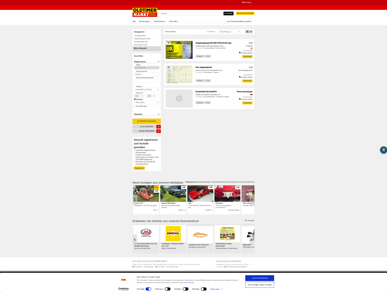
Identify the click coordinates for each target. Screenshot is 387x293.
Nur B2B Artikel (141, 106)
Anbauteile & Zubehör (222, 96)
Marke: (138, 65)
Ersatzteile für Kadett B (206, 91)
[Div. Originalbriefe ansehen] (179, 74)
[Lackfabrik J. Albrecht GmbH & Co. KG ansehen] (173, 233)
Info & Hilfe (173, 21)
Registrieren (139, 168)
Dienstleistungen (204, 182)
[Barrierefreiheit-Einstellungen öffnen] (383, 150)
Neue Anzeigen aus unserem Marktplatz (158, 182)
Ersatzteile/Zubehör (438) (142, 38)
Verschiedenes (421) (140, 45)
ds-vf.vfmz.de (189, 282)
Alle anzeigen (249, 220)
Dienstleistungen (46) (141, 42)
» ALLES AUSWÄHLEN (260, 278)
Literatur (216, 72)
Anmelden (247, 2)
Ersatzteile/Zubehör (209, 48)
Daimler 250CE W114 (168, 203)
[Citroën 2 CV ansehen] (146, 193)
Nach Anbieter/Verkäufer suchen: (144, 78)
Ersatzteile (219, 203)
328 (190, 203)
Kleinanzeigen (144, 21)
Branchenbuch (159, 21)
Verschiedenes (207, 72)
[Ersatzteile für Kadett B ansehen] (179, 98)
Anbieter (139, 86)
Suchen (229, 13)
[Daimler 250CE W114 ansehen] (173, 193)
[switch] (168, 289)
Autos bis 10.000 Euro (246, 182)
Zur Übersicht (141, 48)
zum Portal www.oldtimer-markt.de (239, 21)
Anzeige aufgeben (246, 13)
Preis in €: (139, 93)
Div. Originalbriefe (204, 67)
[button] (146, 67)
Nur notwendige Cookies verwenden (260, 285)
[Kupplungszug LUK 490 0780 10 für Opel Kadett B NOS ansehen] (179, 50)
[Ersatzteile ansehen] (227, 193)
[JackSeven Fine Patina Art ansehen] (200, 234)
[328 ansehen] (200, 193)
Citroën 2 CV (138, 203)
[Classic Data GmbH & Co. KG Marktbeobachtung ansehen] (146, 233)
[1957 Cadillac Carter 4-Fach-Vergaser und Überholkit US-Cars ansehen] (254, 193)
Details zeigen (215, 289)
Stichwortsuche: (141, 71)
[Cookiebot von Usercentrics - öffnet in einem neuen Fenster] (123, 289)
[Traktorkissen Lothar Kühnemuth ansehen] (227, 233)
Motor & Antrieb (221, 48)
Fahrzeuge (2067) (140, 35)
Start (134, 21)
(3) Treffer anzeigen (146, 121)
